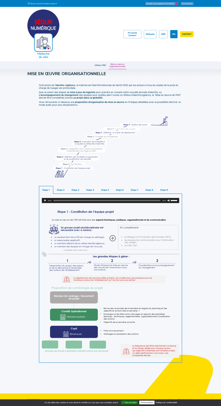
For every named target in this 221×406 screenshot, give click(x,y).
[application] (110, 200)
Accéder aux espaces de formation (160, 4)
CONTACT (187, 34)
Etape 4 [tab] (90, 190)
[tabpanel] (110, 278)
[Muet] (168, 200)
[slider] (174, 200)
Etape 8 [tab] (149, 190)
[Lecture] (45, 200)
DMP (163, 34)
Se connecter (187, 4)
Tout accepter (130, 402)
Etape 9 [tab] (164, 190)
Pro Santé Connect (132, 34)
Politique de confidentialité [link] (166, 402)
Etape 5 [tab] (105, 190)
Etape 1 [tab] (46, 190)
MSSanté (150, 34)
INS (173, 34)
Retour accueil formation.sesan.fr (43, 4)
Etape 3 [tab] (75, 190)
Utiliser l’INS (100, 65)
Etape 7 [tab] (134, 190)
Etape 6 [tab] (120, 190)
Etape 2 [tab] (60, 190)
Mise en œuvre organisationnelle (117, 65)
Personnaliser (147, 402)
